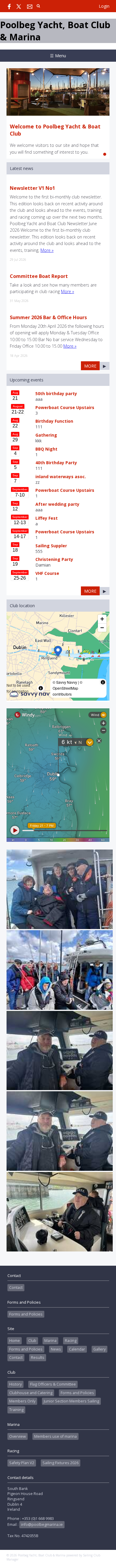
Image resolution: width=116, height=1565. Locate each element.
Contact (16, 1287)
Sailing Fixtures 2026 (61, 1462)
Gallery (99, 1349)
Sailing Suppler (51, 545)
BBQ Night (46, 449)
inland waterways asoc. (60, 476)
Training (16, 1409)
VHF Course (47, 573)
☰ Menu (58, 55)
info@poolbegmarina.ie (42, 1524)
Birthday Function (54, 421)
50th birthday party (56, 393)
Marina (50, 1340)
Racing (70, 1340)
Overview (17, 1436)
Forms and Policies (26, 1314)
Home (14, 1340)
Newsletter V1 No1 (32, 188)
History (15, 1384)
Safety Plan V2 (21, 1462)
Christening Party (54, 559)
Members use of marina (55, 1436)
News (56, 1349)
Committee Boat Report (39, 276)
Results (37, 1357)
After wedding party (57, 504)
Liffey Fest (46, 518)
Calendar (77, 1349)
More (90, 366)
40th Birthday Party (56, 462)
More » (47, 250)
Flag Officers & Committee (53, 1384)
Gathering (46, 435)
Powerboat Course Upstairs (64, 407)
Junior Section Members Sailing (71, 1401)
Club (32, 1340)
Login (104, 6)
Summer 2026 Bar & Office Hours (48, 317)
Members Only (22, 1401)
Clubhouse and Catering (30, 1392)
